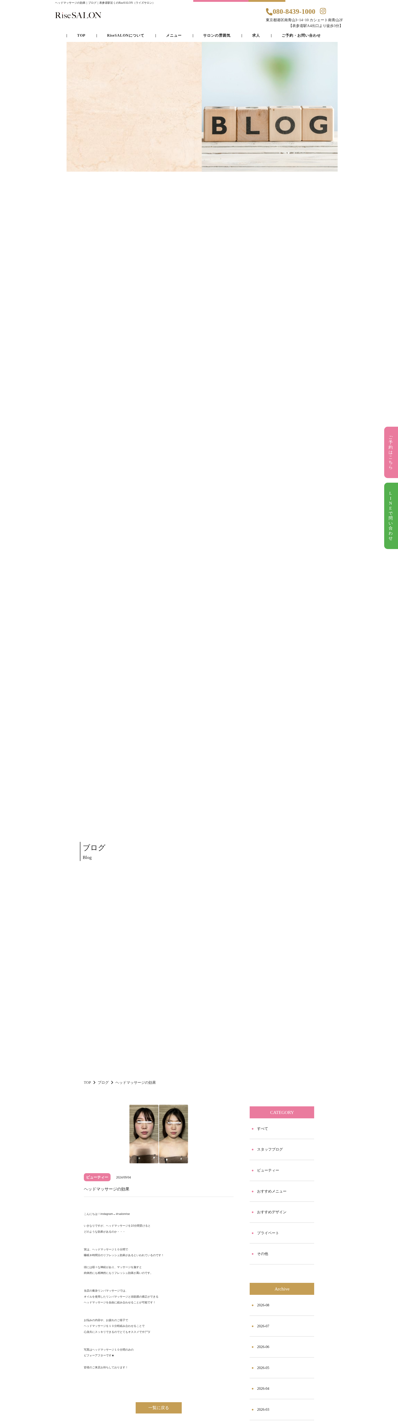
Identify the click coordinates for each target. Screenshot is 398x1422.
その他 (262, 1254)
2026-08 (263, 1305)
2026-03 (263, 1409)
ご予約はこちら (391, 452)
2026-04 (263, 1388)
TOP (87, 1082)
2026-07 (263, 1326)
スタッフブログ (270, 1149)
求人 (256, 35)
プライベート (268, 1233)
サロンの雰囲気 (217, 35)
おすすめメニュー (272, 1191)
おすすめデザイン (272, 1212)
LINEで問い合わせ (391, 515)
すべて (262, 1129)
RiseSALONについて (125, 35)
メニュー (174, 35)
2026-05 (263, 1368)
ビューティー (268, 1170)
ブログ (103, 1082)
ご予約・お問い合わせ (301, 35)
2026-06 (263, 1347)
